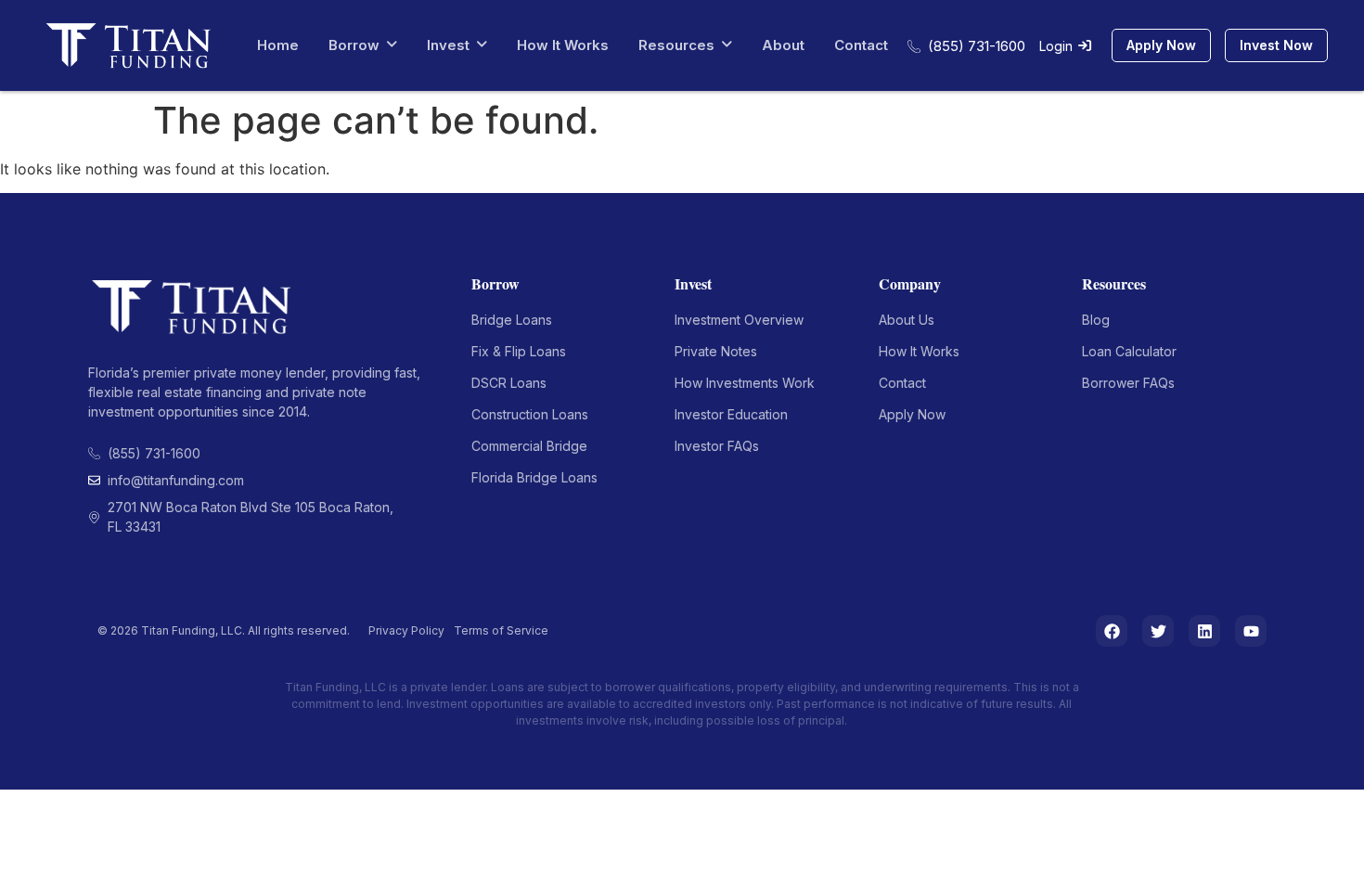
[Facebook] (1111, 631)
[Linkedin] (1204, 631)
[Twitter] (1158, 631)
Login (1056, 46)
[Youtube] (1251, 631)
